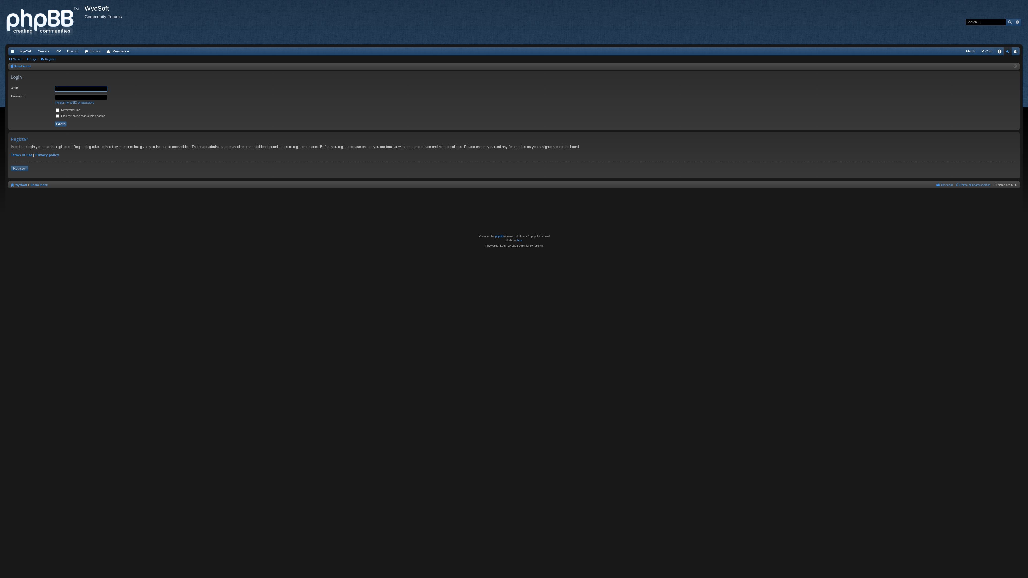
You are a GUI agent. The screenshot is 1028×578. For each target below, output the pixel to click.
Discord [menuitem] (72, 51)
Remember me (70, 110)
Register (50, 59)
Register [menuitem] (1017, 52)
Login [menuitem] (1009, 52)
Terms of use (21, 155)
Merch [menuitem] (970, 51)
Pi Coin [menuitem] (987, 51)
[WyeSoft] (45, 22)
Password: (18, 96)
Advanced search (1017, 22)
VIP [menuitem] (58, 51)
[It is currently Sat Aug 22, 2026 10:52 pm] (1015, 66)
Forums (95, 51)
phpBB (499, 236)
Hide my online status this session (82, 115)
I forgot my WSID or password (74, 102)
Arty (519, 240)
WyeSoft (26, 51)
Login (33, 59)
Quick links (13, 52)
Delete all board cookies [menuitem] (975, 185)
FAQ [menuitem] (1001, 52)
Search (1010, 22)
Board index (39, 185)
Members (119, 51)
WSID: (15, 88)
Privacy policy (47, 155)
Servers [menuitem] (43, 51)
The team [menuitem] (946, 185)
